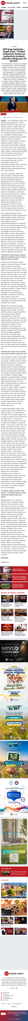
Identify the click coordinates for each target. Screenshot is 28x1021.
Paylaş (4, 114)
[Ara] (24, 3)
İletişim (8, 1003)
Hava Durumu (6, 992)
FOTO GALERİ (11, 7)
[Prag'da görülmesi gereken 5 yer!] (14, 890)
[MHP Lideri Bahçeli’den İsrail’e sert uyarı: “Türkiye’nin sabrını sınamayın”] (21, 598)
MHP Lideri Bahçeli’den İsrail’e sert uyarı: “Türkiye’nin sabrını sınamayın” (20, 605)
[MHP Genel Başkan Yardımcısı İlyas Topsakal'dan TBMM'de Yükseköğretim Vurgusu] (21, 627)
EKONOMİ (25, 7)
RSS (4, 1013)
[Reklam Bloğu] (14, 651)
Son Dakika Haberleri (7, 998)
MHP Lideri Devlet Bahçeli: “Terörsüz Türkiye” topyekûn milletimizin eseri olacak (6, 618)
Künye (3, 1003)
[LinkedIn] (16, 988)
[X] (11, 988)
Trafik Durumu (6, 994)
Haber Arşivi (5, 1000)
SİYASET (19, 7)
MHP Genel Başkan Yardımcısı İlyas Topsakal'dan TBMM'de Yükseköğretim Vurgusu (20, 633)
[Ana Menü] (26, 3)
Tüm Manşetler (6, 997)
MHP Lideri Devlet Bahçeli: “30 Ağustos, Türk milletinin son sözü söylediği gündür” (6, 605)
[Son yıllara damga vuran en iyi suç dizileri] (14, 908)
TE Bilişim (17, 1019)
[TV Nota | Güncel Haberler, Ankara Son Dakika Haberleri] (10, 3)
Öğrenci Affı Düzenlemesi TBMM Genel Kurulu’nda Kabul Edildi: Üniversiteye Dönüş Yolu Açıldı (7, 633)
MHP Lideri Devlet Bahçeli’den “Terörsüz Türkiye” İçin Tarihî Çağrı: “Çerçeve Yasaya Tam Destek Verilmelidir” (20, 619)
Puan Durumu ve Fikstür (8, 995)
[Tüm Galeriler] (26, 880)
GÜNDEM (3, 7)
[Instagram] (14, 988)
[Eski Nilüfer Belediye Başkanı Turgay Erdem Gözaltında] (21, 931)
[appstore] (14, 1006)
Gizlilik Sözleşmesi (17, 1003)
